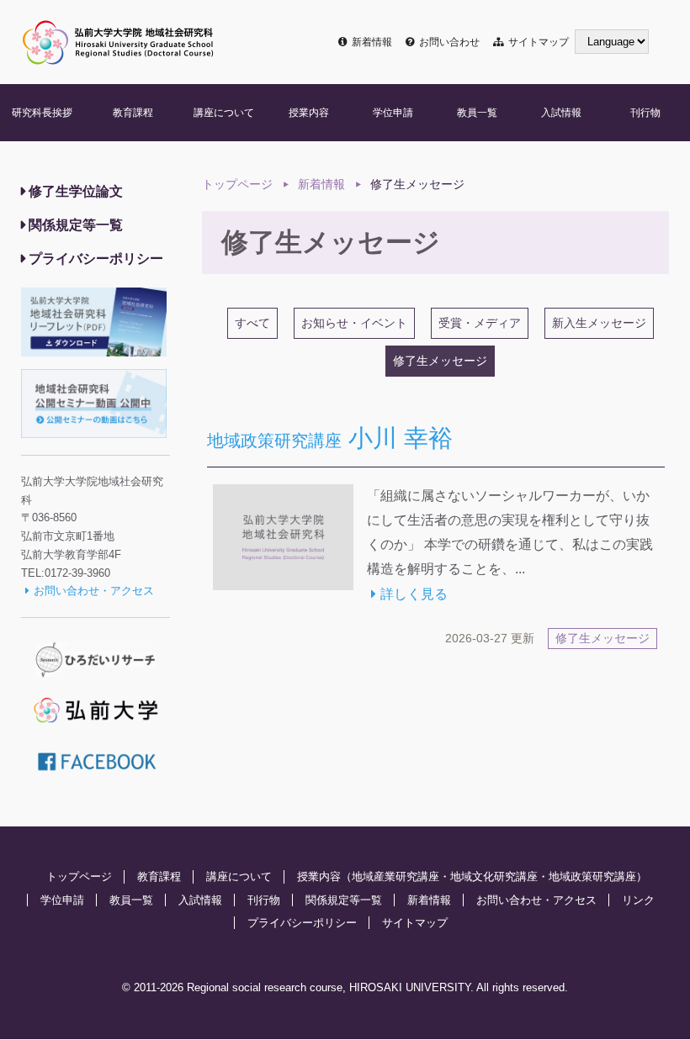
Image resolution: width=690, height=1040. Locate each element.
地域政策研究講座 (592, 876)
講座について (224, 113)
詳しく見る (414, 594)
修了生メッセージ (602, 638)
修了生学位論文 (76, 191)
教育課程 (133, 113)
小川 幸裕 (330, 438)
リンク (638, 900)
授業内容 (309, 113)
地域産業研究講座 (395, 876)
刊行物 (645, 113)
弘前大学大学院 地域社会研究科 (118, 42)
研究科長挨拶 (42, 113)
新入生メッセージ (599, 323)
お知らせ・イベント (354, 323)
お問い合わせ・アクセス (94, 590)
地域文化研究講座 (494, 876)
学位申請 (393, 113)
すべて (252, 323)
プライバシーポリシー (96, 258)
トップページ (237, 184)
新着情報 (371, 42)
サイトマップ (538, 42)
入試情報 (561, 113)
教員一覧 (477, 113)
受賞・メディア (479, 323)
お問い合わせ (449, 42)
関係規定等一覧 (76, 225)
